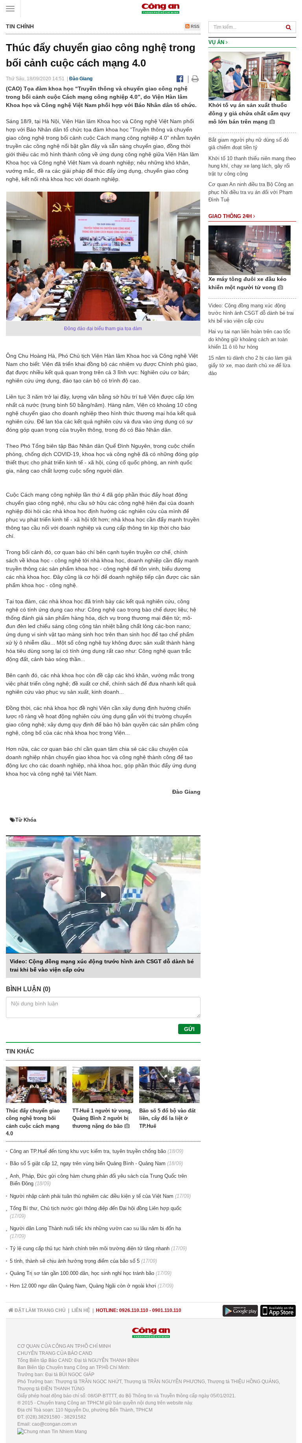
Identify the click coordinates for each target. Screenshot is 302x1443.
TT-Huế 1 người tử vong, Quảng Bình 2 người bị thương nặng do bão (102, 1118)
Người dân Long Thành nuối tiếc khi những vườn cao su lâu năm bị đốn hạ (95, 1228)
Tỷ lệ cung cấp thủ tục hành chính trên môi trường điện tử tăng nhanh (89, 1248)
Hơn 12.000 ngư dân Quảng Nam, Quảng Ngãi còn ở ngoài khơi (83, 1286)
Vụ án (217, 42)
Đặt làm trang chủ (39, 1310)
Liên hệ (81, 1310)
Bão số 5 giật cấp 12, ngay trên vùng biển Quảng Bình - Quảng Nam (88, 1163)
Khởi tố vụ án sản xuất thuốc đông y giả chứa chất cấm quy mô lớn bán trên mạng (249, 113)
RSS (194, 26)
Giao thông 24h (230, 216)
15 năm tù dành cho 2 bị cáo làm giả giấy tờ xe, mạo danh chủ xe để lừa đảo (249, 365)
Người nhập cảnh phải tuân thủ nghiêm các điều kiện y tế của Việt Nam (91, 1196)
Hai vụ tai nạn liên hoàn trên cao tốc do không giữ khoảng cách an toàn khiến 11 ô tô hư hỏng (249, 339)
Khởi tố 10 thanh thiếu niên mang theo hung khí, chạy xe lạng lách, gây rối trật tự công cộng (252, 166)
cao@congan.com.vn (54, 1424)
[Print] (195, 79)
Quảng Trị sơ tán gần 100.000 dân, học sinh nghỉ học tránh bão (82, 1273)
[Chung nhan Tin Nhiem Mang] (52, 1431)
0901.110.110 (166, 1310)
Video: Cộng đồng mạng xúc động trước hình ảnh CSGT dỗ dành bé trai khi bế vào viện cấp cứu (251, 313)
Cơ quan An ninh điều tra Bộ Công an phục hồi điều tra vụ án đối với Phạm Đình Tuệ (250, 192)
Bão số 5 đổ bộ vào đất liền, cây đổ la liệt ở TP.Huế (167, 1118)
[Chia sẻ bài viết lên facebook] (180, 79)
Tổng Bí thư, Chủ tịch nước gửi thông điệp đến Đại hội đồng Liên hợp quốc (96, 1208)
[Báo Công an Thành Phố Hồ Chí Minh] (160, 8)
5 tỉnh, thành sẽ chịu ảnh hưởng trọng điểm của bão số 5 (75, 1261)
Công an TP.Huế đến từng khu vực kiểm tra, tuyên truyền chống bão (88, 1151)
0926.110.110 (133, 1310)
